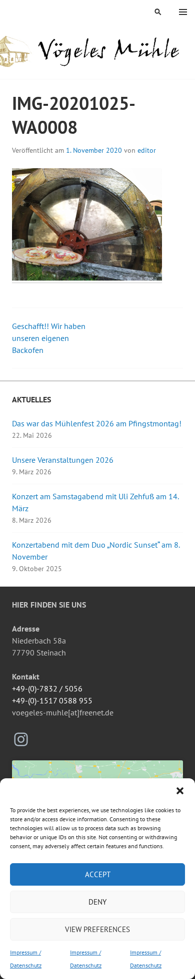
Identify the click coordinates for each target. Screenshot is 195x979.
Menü (183, 12)
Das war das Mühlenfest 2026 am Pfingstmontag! (97, 423)
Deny (97, 902)
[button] (180, 791)
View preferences (97, 929)
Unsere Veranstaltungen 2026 (63, 460)
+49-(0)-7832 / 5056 (47, 688)
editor (147, 150)
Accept (97, 874)
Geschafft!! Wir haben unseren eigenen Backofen (49, 338)
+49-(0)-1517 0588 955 (52, 700)
